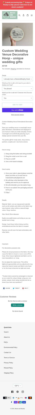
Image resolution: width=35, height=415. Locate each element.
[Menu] (32, 15)
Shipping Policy (9, 373)
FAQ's (6, 342)
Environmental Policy (10, 347)
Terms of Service (9, 357)
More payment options (17, 114)
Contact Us (7, 352)
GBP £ (17, 386)
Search (6, 332)
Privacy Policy (8, 363)
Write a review (17, 305)
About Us (7, 337)
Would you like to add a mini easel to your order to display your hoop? (16, 84)
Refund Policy (8, 368)
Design (4, 75)
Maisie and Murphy (20, 408)
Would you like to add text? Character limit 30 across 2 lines (17, 93)
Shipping (13, 69)
